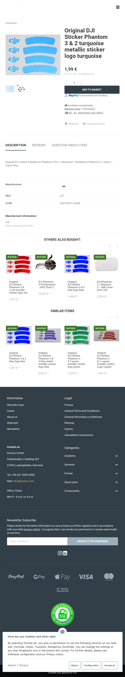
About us (12, 417)
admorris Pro (69, 672)
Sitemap (69, 422)
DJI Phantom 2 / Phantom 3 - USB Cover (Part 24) (105, 285)
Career (11, 410)
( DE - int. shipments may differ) (84, 112)
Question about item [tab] (69, 145)
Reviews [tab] (39, 145)
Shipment (12, 422)
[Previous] (109, 246)
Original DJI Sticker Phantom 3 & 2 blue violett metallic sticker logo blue (47, 360)
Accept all (109, 665)
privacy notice (32, 529)
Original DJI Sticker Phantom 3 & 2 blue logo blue (76, 285)
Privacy (24, 665)
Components (71, 490)
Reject (74, 665)
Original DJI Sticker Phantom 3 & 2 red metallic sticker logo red (18, 287)
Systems (69, 464)
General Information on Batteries (83, 417)
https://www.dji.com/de (19, 225)
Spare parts (71, 482)
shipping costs (88, 74)
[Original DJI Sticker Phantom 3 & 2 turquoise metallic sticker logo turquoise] (33, 55)
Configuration (91, 665)
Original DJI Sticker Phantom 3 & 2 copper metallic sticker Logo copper (106, 360)
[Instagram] (60, 553)
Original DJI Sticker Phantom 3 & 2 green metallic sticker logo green (76, 360)
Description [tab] (15, 145)
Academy (69, 455)
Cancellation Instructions (78, 435)
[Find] (112, 7)
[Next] (117, 246)
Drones (68, 473)
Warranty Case (15, 404)
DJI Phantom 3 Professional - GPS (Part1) (46, 284)
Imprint (12, 665)
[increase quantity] (81, 83)
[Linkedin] (65, 553)
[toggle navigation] (117, 7)
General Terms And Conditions (82, 410)
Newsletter (13, 429)
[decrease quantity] (67, 83)
